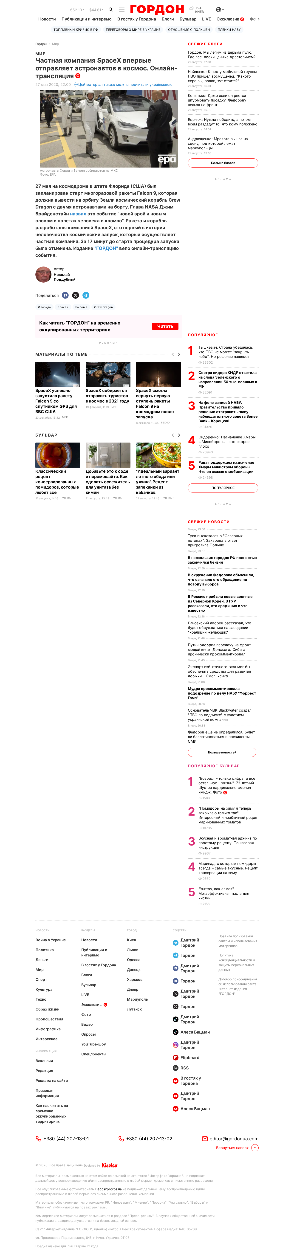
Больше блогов (223, 163)
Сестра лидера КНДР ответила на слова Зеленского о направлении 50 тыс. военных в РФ (227, 379)
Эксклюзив (228, 19)
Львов (132, 949)
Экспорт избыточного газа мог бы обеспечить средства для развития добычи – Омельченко (219, 671)
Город (132, 930)
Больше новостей (222, 752)
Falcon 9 (81, 307)
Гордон (41, 44)
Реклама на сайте (52, 1080)
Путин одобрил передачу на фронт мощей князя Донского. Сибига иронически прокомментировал (219, 649)
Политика (45, 949)
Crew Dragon (103, 307)
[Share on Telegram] (85, 295)
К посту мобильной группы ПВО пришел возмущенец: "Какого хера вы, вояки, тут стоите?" (222, 76)
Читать (165, 326)
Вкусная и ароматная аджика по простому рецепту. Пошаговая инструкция (227, 843)
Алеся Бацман (195, 1032)
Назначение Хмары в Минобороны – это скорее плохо (227, 442)
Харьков (134, 979)
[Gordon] (157, 9)
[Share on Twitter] (75, 295)
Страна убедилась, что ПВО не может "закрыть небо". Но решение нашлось (225, 352)
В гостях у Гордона (136, 19)
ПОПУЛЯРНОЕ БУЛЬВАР (214, 766)
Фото (86, 1014)
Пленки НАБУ (229, 30)
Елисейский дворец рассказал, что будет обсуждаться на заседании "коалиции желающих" (219, 627)
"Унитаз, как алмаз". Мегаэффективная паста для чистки (223, 893)
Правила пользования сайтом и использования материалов (237, 941)
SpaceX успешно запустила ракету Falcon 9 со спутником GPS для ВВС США (56, 401)
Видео (87, 1024)
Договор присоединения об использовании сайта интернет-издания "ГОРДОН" (237, 986)
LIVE (206, 19)
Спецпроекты (93, 1054)
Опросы (88, 1034)
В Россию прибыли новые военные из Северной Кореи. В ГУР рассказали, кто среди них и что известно (220, 603)
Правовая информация (47, 1093)
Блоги (168, 19)
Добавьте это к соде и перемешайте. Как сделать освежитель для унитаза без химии (108, 482)
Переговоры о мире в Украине (133, 30)
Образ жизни (47, 1009)
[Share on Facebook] (65, 295)
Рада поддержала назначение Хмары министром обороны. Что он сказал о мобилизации (226, 467)
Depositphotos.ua (108, 1189)
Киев (131, 940)
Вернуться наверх (232, 1147)
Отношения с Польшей (189, 30)
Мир (55, 44)
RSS (185, 1068)
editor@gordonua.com (234, 1138)
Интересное (46, 1039)
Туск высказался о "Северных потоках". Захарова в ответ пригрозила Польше (215, 540)
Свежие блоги (205, 44)
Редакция (44, 1070)
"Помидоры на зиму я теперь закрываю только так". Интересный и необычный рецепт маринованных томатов (228, 815)
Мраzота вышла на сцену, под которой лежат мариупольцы (218, 143)
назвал (79, 214)
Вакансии (44, 1060)
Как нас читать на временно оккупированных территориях (52, 1113)
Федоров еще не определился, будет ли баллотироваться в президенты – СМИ (221, 737)
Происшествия (49, 1019)
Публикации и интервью (87, 19)
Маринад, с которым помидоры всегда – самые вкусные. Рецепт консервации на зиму (227, 868)
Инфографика (48, 1029)
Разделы (88, 930)
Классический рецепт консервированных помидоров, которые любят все (57, 482)
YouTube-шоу (93, 1044)
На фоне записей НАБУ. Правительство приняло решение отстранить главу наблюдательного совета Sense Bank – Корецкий (228, 411)
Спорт (41, 979)
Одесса (133, 959)
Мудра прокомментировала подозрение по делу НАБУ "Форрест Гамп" (222, 693)
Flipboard (190, 1057)
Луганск (134, 1009)
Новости (47, 19)
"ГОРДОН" (106, 248)
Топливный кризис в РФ (76, 30)
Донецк (134, 969)
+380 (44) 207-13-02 (149, 1138)
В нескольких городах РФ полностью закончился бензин (222, 560)
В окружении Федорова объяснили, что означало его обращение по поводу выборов (221, 579)
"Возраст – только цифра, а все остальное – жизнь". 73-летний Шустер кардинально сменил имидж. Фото (226, 785)
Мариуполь (137, 999)
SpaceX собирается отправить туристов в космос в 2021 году (108, 395)
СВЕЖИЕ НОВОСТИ (209, 521)
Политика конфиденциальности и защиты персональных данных (236, 962)
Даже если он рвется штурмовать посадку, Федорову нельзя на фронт (217, 100)
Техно (165, 422)
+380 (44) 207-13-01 (66, 1138)
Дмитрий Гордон (190, 943)
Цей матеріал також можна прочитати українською (125, 84)
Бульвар (188, 19)
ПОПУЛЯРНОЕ (203, 335)
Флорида (44, 307)
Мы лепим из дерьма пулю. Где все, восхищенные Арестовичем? (222, 54)
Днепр (132, 989)
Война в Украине (51, 940)
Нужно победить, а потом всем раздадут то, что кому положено (223, 121)
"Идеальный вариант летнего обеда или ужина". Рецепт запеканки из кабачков (157, 482)
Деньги (42, 959)
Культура (44, 989)
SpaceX (63, 307)
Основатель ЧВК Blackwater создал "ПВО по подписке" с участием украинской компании (220, 715)
